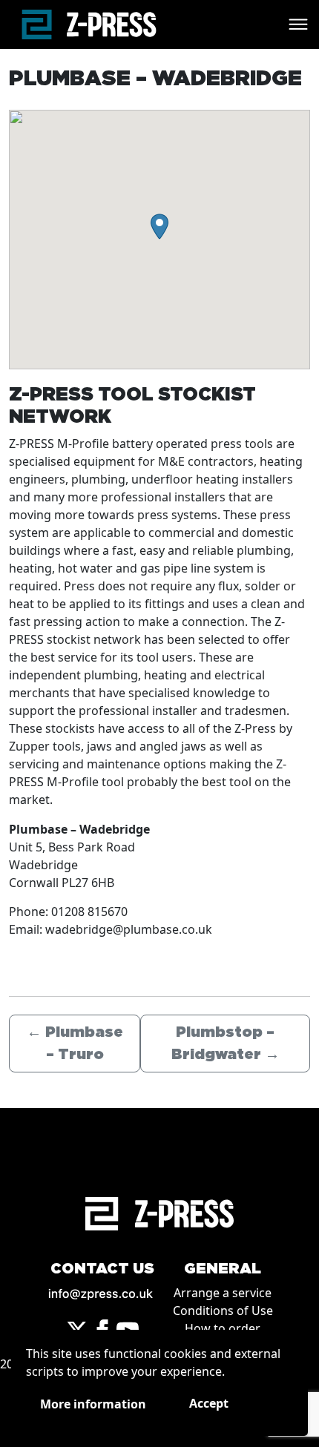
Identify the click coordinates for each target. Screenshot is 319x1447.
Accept (208, 1403)
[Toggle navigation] (298, 24)
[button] (159, 226)
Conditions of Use (223, 1310)
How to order (222, 1328)
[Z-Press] (89, 24)
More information (93, 1404)
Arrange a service (223, 1293)
